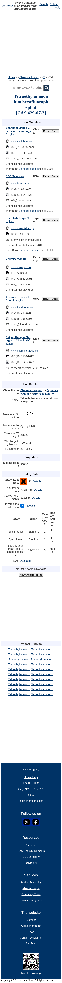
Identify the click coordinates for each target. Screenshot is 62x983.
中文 (57, 7)
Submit (54, 4)
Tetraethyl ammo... (19, 659)
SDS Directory (31, 857)
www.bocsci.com (20, 183)
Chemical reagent (31, 390)
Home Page (31, 777)
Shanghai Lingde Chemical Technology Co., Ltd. (18, 131)
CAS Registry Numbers (31, 851)
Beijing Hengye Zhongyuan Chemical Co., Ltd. (18, 340)
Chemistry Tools (31, 894)
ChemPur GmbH (16, 258)
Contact (31, 920)
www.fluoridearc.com (23, 307)
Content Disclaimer (31, 937)
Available (25, 560)
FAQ (31, 931)
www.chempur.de (21, 267)
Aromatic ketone (43, 393)
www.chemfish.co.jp (22, 228)
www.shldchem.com (22, 141)
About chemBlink (31, 925)
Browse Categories (31, 900)
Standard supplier (29, 168)
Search (43, 4)
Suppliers (31, 862)
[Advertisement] (31, 42)
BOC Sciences (15, 176)
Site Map (31, 943)
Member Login (31, 888)
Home (11, 77)
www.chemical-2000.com (25, 350)
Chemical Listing (29, 77)
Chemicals (31, 845)
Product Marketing (31, 882)
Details (37, 481)
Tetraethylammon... (19, 649)
